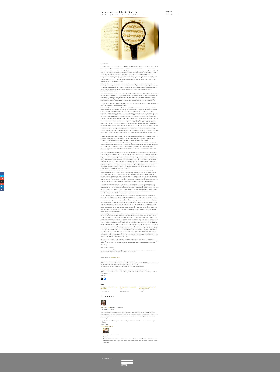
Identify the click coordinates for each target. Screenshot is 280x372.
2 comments (147, 14)
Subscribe (261, 3)
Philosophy (130, 14)
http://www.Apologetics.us (107, 326)
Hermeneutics (120, 14)
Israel (126, 14)
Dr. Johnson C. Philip (105, 307)
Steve (104, 335)
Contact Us (271, 3)
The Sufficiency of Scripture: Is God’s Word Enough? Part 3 (147, 287)
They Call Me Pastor (115, 257)
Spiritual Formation (137, 14)
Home (242, 3)
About (248, 3)
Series (254, 3)
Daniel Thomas (105, 14)
